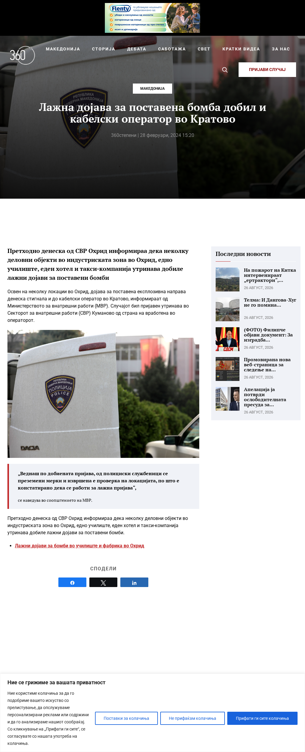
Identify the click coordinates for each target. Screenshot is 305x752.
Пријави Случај (267, 69)
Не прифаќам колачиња (192, 718)
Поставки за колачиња (126, 718)
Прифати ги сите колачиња (262, 718)
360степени (123, 135)
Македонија (152, 89)
